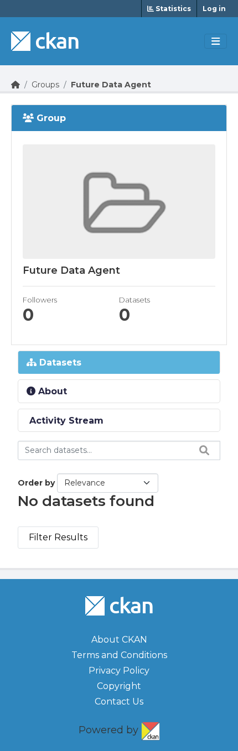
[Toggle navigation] (215, 41)
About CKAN (119, 639)
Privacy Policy (119, 670)
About (51, 391)
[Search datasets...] (201, 450)
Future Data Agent (111, 85)
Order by (36, 483)
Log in (214, 8)
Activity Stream (65, 420)
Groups (45, 85)
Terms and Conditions (119, 655)
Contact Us (119, 701)
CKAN (150, 729)
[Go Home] (15, 85)
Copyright (119, 686)
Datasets (59, 362)
